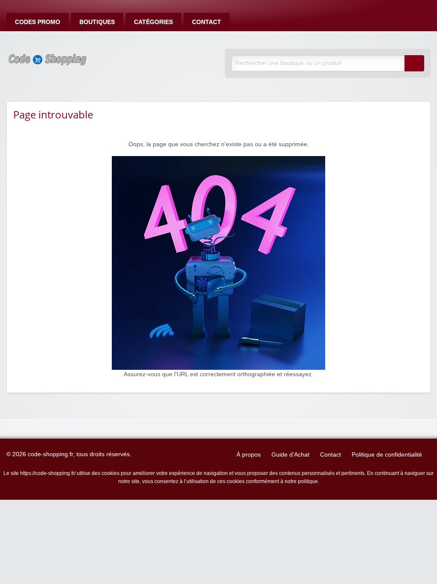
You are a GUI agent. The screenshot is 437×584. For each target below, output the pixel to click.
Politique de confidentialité (387, 454)
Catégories (153, 22)
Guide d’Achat (290, 454)
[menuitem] (37, 22)
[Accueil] (218, 263)
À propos (248, 454)
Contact (206, 22)
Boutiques (97, 22)
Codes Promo (37, 22)
